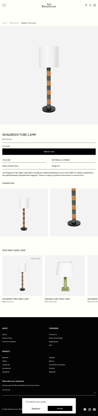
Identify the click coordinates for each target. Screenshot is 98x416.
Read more (36, 408)
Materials (52, 372)
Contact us (53, 334)
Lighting (52, 358)
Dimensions (8, 183)
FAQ (50, 345)
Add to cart (49, 152)
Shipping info (53, 342)
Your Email (6, 389)
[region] (49, 405)
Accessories (6, 368)
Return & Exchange (56, 338)
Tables (4, 361)
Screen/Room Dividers (57, 365)
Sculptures (6, 372)
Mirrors (51, 361)
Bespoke (5, 358)
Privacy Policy (7, 338)
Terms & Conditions (9, 342)
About (4, 334)
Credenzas (6, 365)
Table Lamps (14, 23)
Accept (60, 408)
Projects (52, 368)
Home (4, 23)
